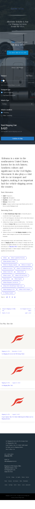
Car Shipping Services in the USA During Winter (13, 354)
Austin (23, 484)
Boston (19, 484)
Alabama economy (7, 275)
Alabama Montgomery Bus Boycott (10, 282)
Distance (4, 76)
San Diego (11, 484)
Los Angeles (18, 477)
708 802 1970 (17, 44)
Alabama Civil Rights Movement (24, 268)
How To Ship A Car (10, 449)
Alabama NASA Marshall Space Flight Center (13, 286)
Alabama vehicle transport (24, 289)
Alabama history (6, 278)
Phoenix (23, 477)
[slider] (17, 80)
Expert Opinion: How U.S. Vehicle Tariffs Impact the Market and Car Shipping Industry (17, 418)
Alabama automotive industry (9, 261)
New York (7, 477)
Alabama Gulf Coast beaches (21, 275)
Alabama (5, 257)
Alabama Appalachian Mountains (18, 257)
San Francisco (15, 481)
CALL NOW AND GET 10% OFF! (17, 53)
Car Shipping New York (7, 385)
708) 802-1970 (13, 246)
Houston (10, 481)
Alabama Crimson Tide (8, 271)
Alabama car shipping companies (10, 264)
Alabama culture (20, 271)
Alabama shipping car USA (9, 289)
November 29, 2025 (17, 351)
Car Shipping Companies (8, 293)
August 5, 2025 (16, 414)
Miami (5, 481)
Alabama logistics (18, 278)
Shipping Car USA (6, 351)
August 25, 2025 (16, 382)
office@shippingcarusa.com (10, 461)
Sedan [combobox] (4, 104)
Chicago (12, 477)
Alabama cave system (7, 268)
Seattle (15, 484)
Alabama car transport (26, 264)
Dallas (21, 481)
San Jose (27, 477)
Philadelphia (25, 481)
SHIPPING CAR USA (17, 9)
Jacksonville (28, 484)
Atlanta (5, 484)
